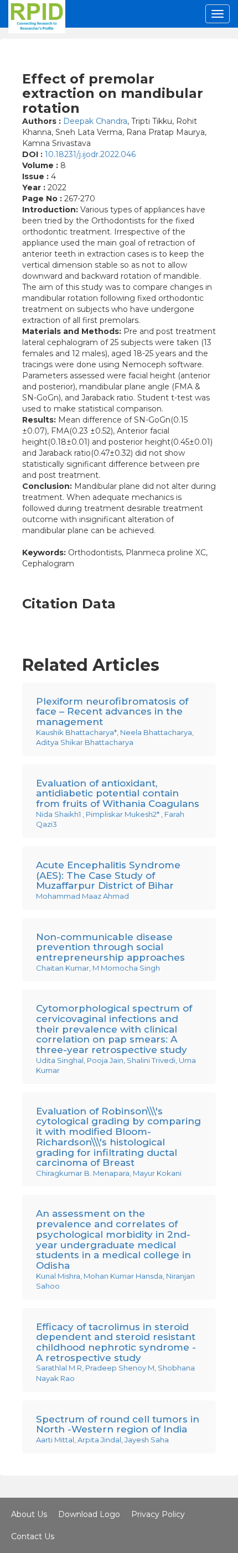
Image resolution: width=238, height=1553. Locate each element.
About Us (29, 1514)
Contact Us (32, 1536)
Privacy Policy (158, 1514)
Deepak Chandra (95, 121)
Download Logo (89, 1514)
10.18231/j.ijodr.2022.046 (90, 154)
